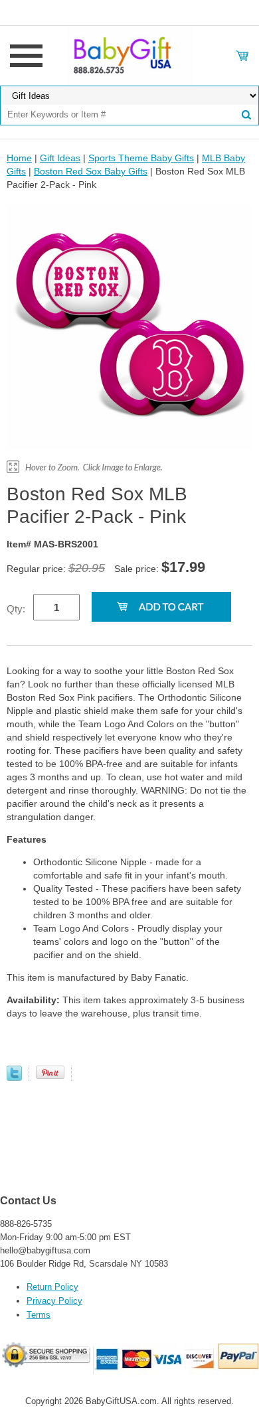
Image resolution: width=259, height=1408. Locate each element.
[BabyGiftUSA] (129, 55)
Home (19, 158)
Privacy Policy (54, 1301)
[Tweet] (14, 1077)
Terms (38, 1315)
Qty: (16, 608)
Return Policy (52, 1287)
